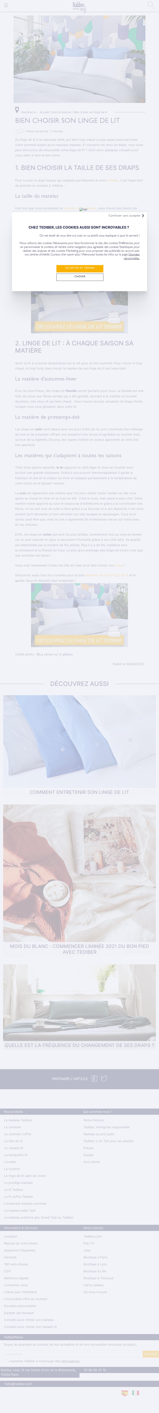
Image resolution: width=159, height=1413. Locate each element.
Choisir (79, 277)
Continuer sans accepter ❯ (126, 215)
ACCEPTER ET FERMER (79, 268)
